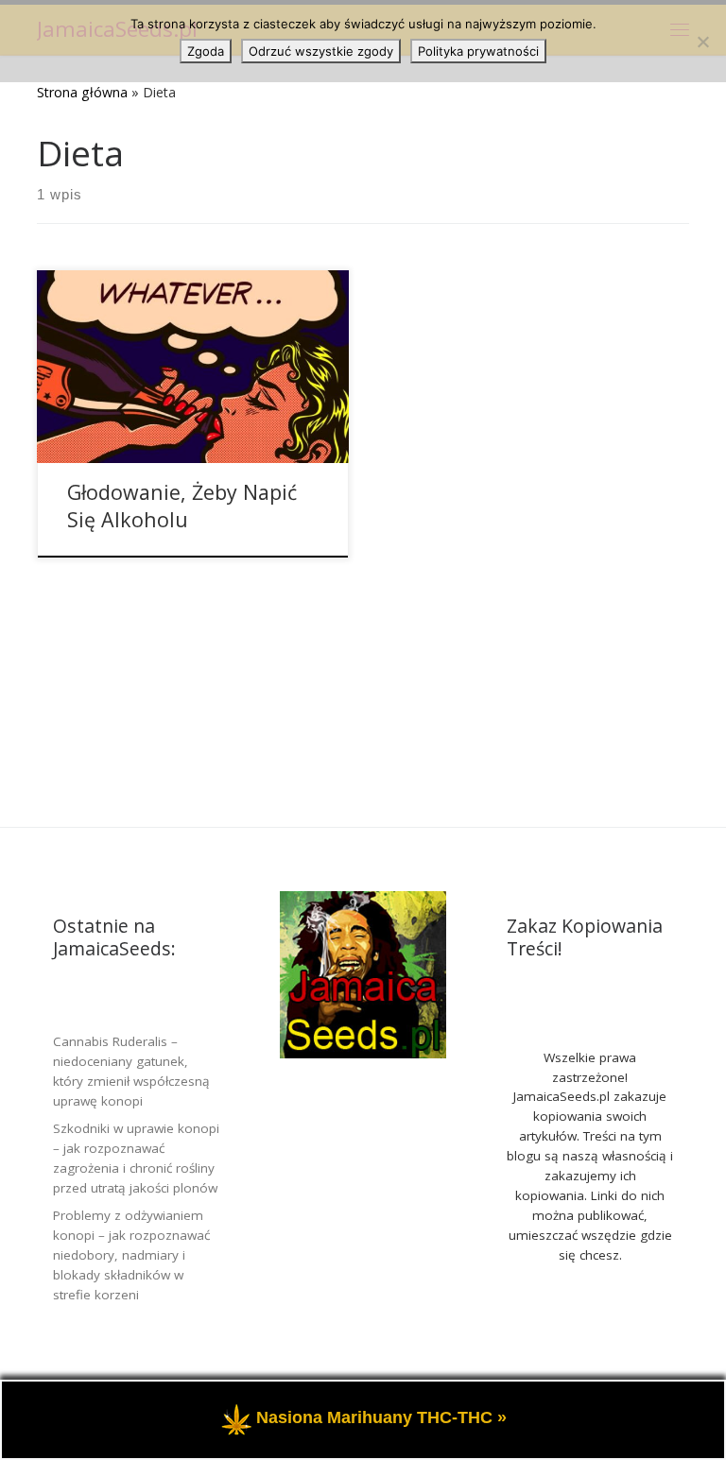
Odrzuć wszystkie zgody (321, 51)
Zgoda (205, 51)
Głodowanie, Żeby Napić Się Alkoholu (182, 506)
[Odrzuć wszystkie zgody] (702, 41)
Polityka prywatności (478, 51)
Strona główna (82, 92)
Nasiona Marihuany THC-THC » (381, 1418)
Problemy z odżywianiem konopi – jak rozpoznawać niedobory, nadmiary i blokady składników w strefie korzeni (131, 1255)
